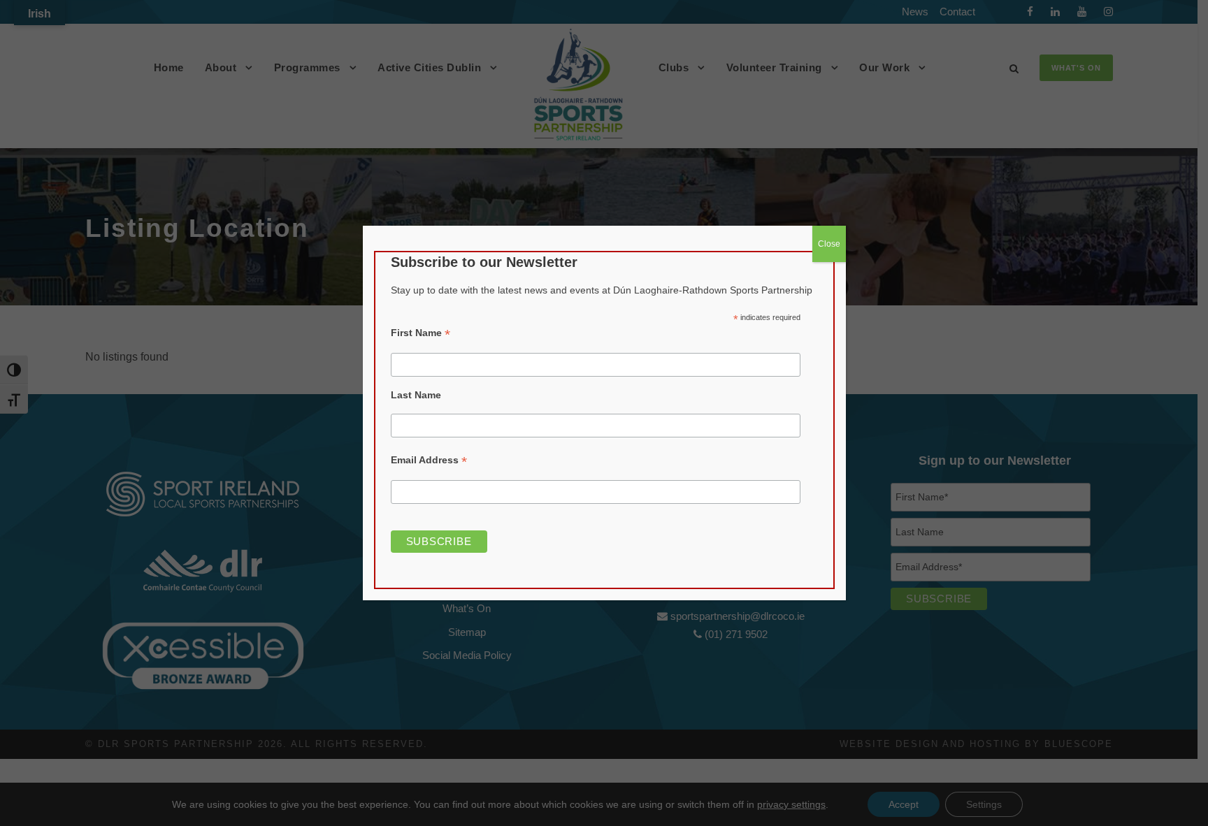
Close (829, 244)
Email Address (429, 460)
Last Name (416, 394)
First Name (420, 333)
